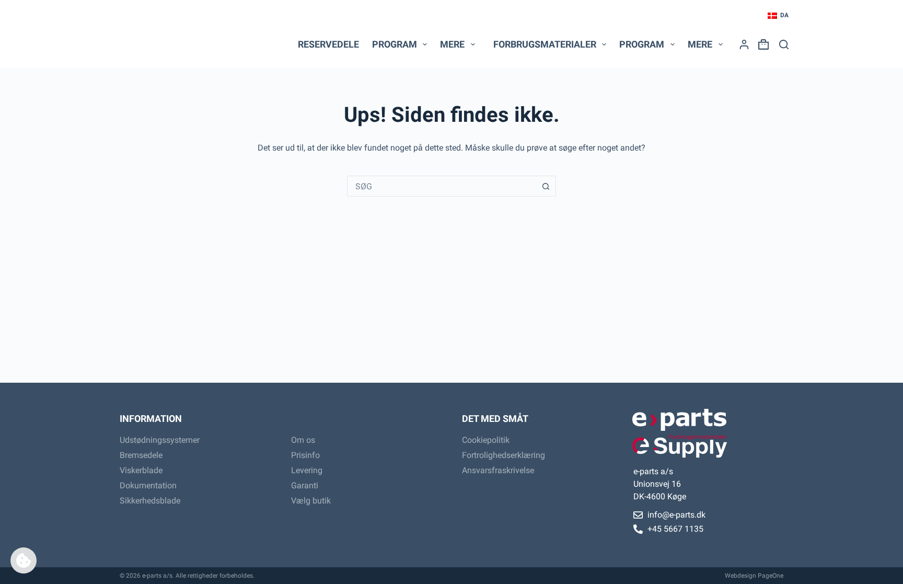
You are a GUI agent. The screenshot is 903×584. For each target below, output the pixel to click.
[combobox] (442, 186)
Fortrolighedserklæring (503, 455)
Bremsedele (141, 455)
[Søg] (784, 44)
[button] (778, 15)
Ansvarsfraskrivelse (498, 470)
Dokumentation (148, 485)
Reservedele (328, 44)
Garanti (304, 485)
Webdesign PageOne (754, 575)
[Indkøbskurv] (761, 44)
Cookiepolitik (486, 440)
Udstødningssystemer (160, 440)
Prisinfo (305, 455)
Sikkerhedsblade (150, 501)
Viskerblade (141, 470)
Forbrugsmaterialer (544, 44)
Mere (452, 44)
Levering (306, 470)
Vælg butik (311, 501)
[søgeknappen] (545, 186)
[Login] (744, 44)
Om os (303, 440)
